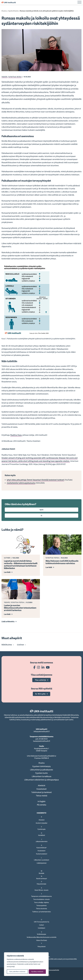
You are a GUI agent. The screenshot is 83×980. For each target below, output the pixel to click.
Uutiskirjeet (41, 928)
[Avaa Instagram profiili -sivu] (38, 667)
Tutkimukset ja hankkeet (41, 792)
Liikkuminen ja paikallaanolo (41, 769)
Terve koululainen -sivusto (41, 899)
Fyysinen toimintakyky (41, 766)
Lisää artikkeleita (8, 621)
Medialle (41, 873)
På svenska (41, 804)
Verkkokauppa (41, 934)
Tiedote (4, 77)
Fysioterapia (41, 829)
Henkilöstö (41, 835)
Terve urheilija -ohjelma (41, 902)
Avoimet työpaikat (41, 823)
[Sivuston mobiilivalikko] (79, 2)
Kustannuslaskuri (41, 854)
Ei (41, 515)
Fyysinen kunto (41, 773)
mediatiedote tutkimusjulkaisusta (21, 483)
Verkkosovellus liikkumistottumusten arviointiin (41, 937)
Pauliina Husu (16, 435)
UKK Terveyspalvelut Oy (41, 922)
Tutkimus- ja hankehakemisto (41, 912)
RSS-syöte (42, 694)
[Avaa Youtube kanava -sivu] (48, 667)
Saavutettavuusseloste (50, 970)
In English (41, 801)
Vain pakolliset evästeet (17, 972)
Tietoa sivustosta (41, 908)
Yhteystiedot (41, 946)
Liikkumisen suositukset (41, 860)
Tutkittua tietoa (15, 77)
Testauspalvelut (41, 905)
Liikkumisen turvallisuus (41, 776)
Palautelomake (41, 884)
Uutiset (41, 925)
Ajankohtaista (13, 11)
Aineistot (41, 785)
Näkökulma (7, 644)
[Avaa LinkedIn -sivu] (43, 667)
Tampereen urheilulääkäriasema (41, 896)
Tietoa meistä (41, 795)
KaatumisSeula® (41, 848)
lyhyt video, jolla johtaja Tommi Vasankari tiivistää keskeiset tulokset (35, 480)
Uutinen (20, 644)
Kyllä (41, 510)
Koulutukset (42, 789)
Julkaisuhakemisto (41, 841)
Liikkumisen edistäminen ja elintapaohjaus (41, 779)
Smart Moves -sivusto (41, 890)
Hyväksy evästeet (37, 972)
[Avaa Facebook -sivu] (34, 667)
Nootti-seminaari (41, 878)
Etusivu (4, 11)
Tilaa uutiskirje (40, 680)
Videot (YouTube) (41, 940)
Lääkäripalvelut (41, 863)
